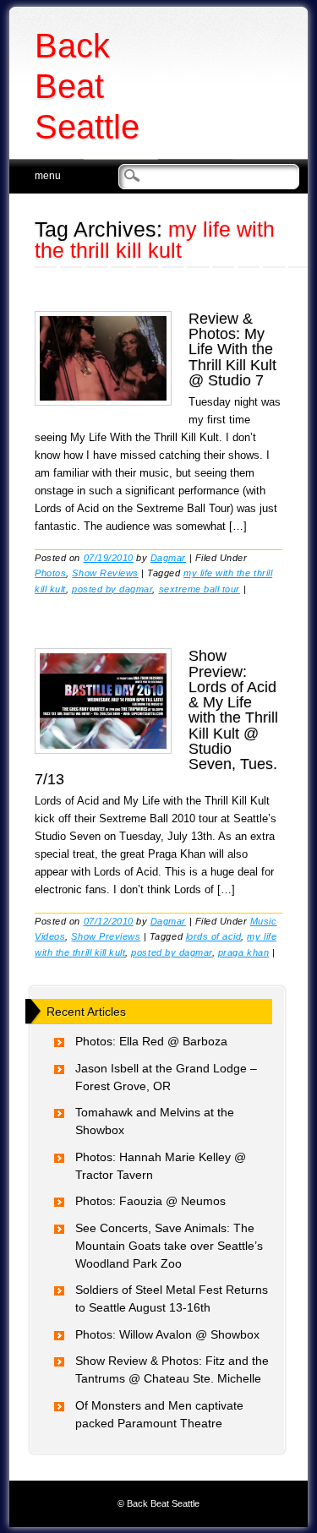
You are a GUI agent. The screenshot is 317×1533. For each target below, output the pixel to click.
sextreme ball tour (199, 589)
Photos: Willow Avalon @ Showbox (167, 1334)
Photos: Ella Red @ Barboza (151, 1041)
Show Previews (105, 936)
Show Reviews (105, 573)
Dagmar (168, 558)
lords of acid (214, 936)
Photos (50, 573)
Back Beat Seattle (87, 86)
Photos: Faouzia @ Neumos (150, 1201)
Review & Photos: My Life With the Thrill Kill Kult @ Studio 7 (232, 349)
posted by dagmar (112, 589)
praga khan (243, 952)
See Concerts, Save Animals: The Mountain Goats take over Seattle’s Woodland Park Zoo (169, 1245)
